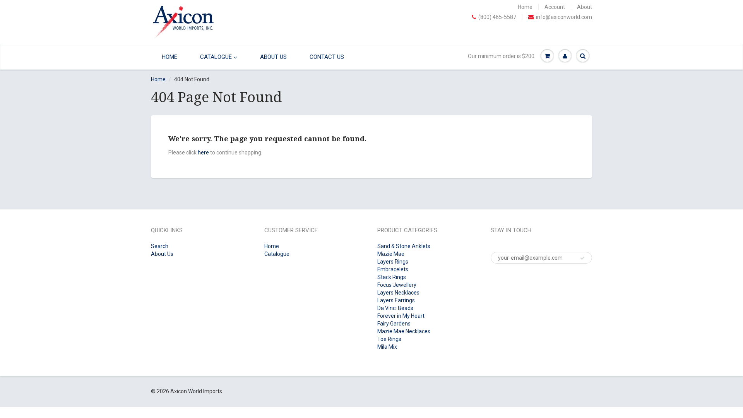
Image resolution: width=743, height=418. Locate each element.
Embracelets (392, 269)
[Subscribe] (582, 258)
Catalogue (276, 254)
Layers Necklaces (398, 293)
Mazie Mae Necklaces (403, 331)
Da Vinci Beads (395, 308)
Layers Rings (392, 262)
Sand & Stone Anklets (403, 246)
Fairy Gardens (394, 323)
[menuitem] (167, 57)
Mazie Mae (390, 254)
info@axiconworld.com (564, 17)
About (584, 7)
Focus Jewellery (396, 285)
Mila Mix (387, 347)
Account (554, 7)
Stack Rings (391, 277)
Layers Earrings (396, 300)
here (203, 152)
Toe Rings (389, 339)
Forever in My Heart (401, 316)
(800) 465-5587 (497, 17)
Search (159, 246)
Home (525, 7)
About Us (162, 254)
